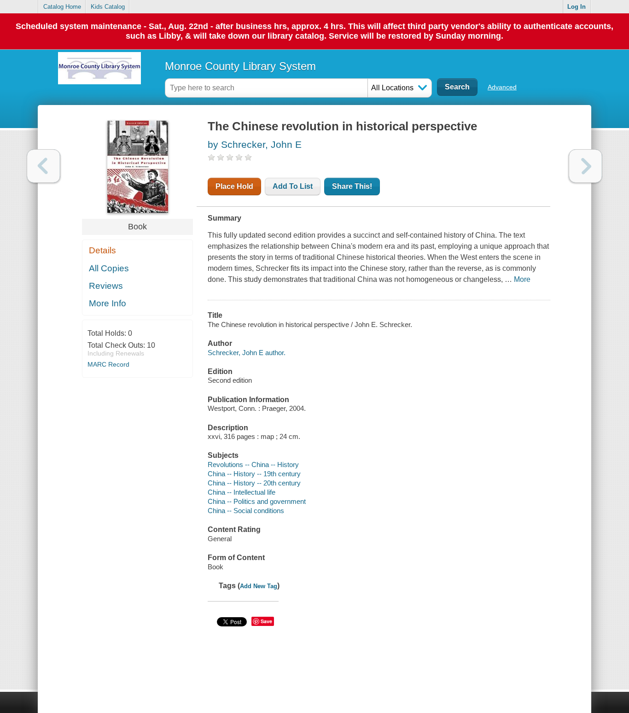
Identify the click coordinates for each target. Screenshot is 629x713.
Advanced (502, 87)
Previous (43, 166)
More (522, 279)
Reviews (106, 286)
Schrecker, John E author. (246, 352)
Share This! (352, 186)
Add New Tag (258, 586)
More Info (107, 303)
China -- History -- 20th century (254, 483)
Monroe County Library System (240, 66)
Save (266, 621)
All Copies (109, 268)
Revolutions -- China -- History (253, 464)
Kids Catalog (108, 6)
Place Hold (234, 186)
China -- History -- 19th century (254, 474)
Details (102, 250)
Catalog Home (62, 6)
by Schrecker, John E (255, 144)
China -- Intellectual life (241, 492)
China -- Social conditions (246, 510)
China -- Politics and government (257, 501)
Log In (576, 6)
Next (585, 166)
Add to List (293, 186)
